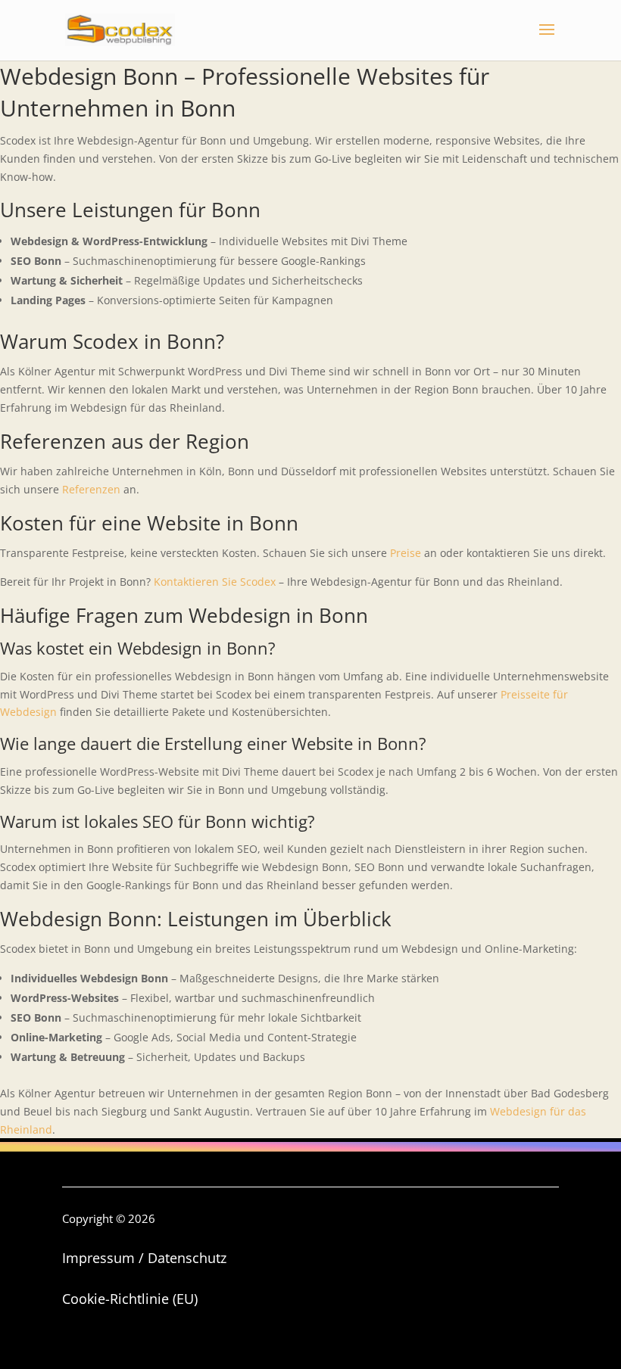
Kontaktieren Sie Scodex (215, 581)
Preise (405, 553)
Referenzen (91, 489)
